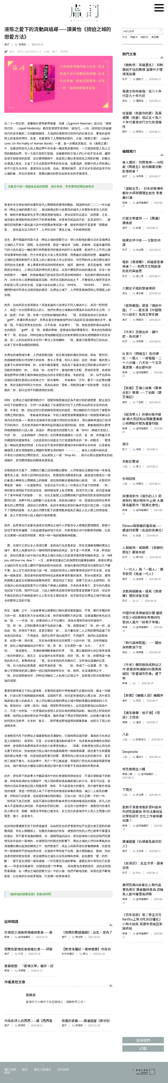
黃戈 (138, 466)
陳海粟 (79, 937)
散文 (124, 449)
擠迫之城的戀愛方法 (29, 51)
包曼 (46, 51)
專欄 (124, 722)
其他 (124, 101)
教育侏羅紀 (68, 954)
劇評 (124, 176)
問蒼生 (134, 37)
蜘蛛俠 (144, 37)
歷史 (124, 131)
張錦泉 (22, 44)
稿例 (25, 1069)
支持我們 (63, 1069)
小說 (124, 466)
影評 (124, 79)
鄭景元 (139, 131)
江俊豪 (139, 851)
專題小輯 (127, 774)
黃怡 (12, 51)
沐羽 (20, 954)
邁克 (138, 722)
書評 (6, 44)
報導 (6, 937)
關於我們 (10, 1069)
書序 (124, 402)
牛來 (124, 37)
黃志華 (139, 293)
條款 (7, 1072)
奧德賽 (155, 37)
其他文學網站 (42, 1069)
